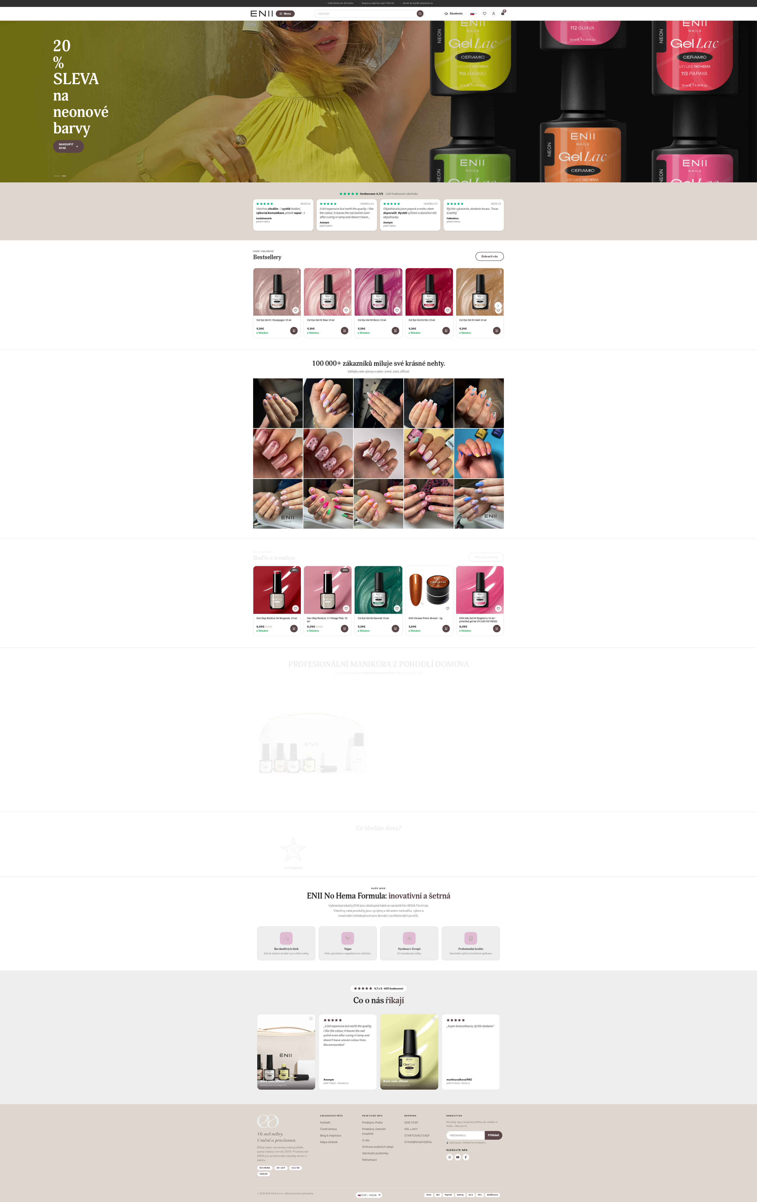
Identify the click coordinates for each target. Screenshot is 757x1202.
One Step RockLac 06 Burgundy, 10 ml (276, 618)
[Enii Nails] (262, 13)
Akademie (456, 13)
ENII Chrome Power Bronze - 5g (425, 618)
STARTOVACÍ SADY (417, 1135)
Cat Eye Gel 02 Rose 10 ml (320, 320)
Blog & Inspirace (330, 1135)
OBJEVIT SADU (399, 770)
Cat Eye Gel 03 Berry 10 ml (372, 320)
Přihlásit (493, 1135)
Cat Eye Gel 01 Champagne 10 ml (273, 320)
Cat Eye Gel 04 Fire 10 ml (422, 320)
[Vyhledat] (420, 13)
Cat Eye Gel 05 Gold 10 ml (472, 320)
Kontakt (325, 1122)
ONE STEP (411, 1122)
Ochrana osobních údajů (377, 1146)
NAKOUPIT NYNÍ (66, 121)
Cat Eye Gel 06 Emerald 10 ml (373, 618)
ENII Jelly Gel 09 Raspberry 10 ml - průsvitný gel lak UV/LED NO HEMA (478, 620)
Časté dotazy (328, 1129)
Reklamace (369, 1159)
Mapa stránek (329, 1142)
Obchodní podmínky (375, 1153)
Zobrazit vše (489, 256)
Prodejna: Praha (372, 1122)
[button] (498, 305)
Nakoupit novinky (486, 554)
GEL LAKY (411, 1129)
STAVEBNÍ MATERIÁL (418, 1142)
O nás (365, 1140)
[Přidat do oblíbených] (295, 310)
